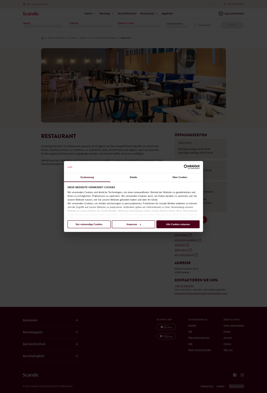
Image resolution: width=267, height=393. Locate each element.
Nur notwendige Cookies (89, 224)
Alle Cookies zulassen (178, 224)
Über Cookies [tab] (179, 177)
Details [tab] (133, 177)
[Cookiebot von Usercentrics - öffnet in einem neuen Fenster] (186, 167)
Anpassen (131, 224)
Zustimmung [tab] (87, 177)
